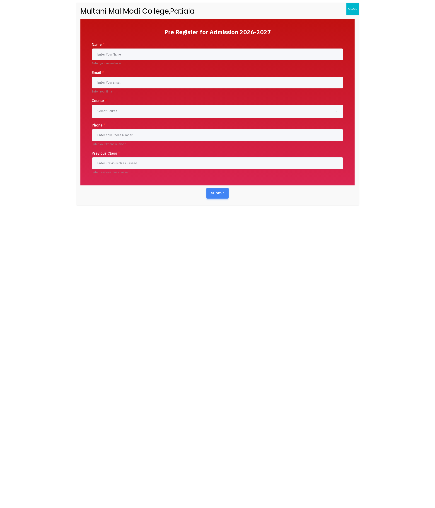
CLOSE (352, 9)
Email (98, 72)
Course (99, 100)
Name (98, 44)
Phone (98, 125)
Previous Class (106, 153)
